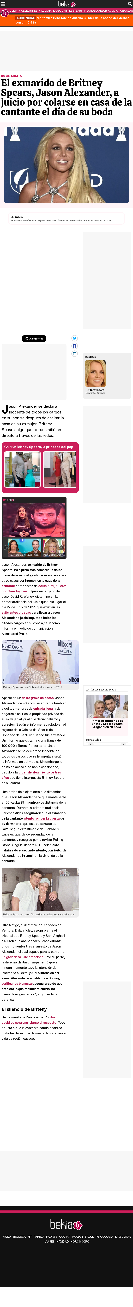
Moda (7, 1236)
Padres (51, 1236)
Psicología (104, 1236)
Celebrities (29, 10)
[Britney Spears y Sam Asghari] (61, 486)
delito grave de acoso (38, 697)
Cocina (65, 1236)
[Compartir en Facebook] (74, 346)
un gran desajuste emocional (23, 957)
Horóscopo (80, 1241)
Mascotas (123, 1236)
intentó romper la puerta (42, 818)
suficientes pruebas (16, 612)
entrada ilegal (43, 708)
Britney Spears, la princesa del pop (45, 446)
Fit (30, 1236)
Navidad (62, 1241)
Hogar (77, 1236)
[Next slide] (123, 716)
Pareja (39, 1236)
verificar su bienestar (17, 983)
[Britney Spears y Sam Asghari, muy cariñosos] (22, 486)
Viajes (50, 1241)
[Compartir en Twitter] (74, 338)
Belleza (19, 1236)
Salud (89, 1236)
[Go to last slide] (90, 716)
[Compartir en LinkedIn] (74, 353)
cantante (8, 585)
